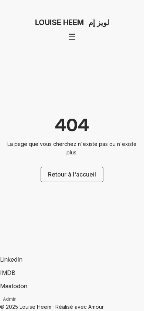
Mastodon (13, 286)
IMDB (8, 272)
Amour (96, 307)
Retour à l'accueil (72, 174)
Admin (10, 299)
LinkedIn (11, 259)
